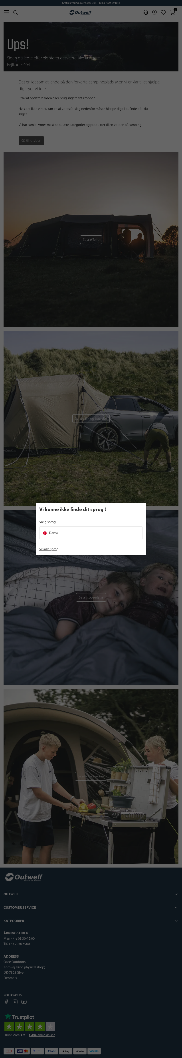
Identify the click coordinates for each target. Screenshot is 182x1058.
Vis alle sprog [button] (49, 549)
